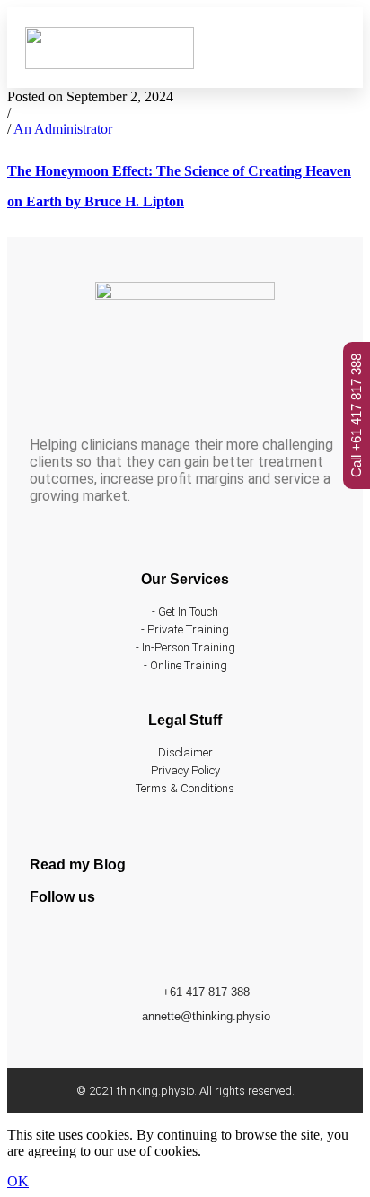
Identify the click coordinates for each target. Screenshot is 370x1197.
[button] (331, 48)
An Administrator (62, 128)
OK (18, 1181)
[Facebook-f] (52, 944)
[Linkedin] (101, 944)
